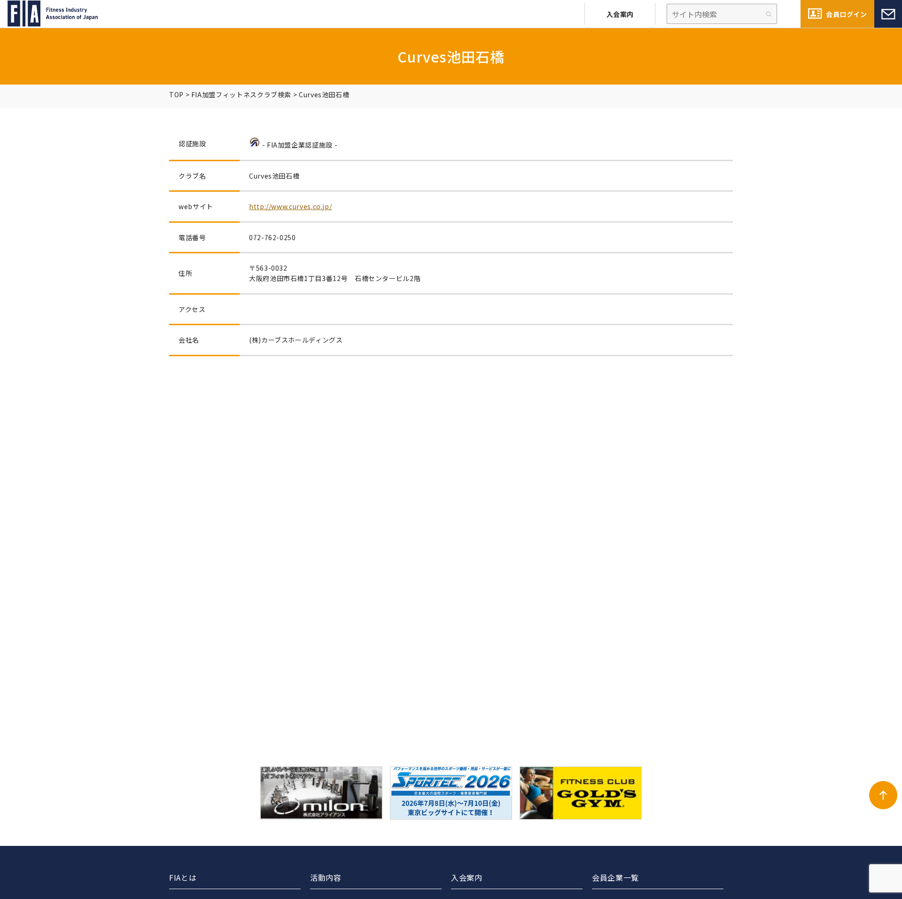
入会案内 (620, 14)
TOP (176, 94)
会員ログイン (846, 14)
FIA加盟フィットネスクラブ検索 (241, 94)
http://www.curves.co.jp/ (290, 206)
